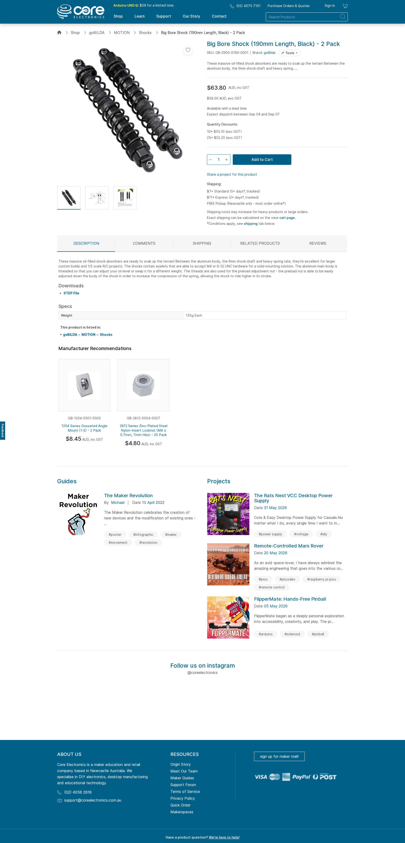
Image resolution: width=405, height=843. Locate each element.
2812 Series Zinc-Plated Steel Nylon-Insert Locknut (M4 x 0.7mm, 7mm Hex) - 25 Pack (143, 430)
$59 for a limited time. (143, 5)
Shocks (145, 32)
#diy (323, 534)
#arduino (266, 634)
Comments (144, 243)
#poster (115, 534)
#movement (118, 542)
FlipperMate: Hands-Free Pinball (290, 599)
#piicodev (287, 579)
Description (86, 243)
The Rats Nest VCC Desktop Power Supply (293, 498)
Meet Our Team (184, 771)
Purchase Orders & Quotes (289, 6)
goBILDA (97, 32)
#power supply (270, 534)
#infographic (143, 534)
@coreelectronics (203, 672)
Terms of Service (185, 791)
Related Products (260, 243)
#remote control (272, 587)
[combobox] (307, 16)
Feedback (2, 430)
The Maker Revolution (128, 495)
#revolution (148, 542)
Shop (75, 32)
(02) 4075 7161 (248, 6)
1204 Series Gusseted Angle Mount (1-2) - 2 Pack (84, 428)
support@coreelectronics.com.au (92, 800)
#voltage (301, 534)
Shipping (202, 243)
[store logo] (80, 11)
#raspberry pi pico (321, 579)
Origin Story (180, 764)
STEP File (71, 293)
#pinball (318, 634)
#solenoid (292, 634)
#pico (263, 579)
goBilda (269, 53)
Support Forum (183, 784)
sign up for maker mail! (279, 756)
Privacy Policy (182, 798)
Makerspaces (181, 812)
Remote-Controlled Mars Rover (288, 546)
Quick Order (180, 805)
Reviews (317, 243)
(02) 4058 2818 (78, 792)
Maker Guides (182, 778)
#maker (171, 534)
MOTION (122, 32)
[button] (69, 198)
